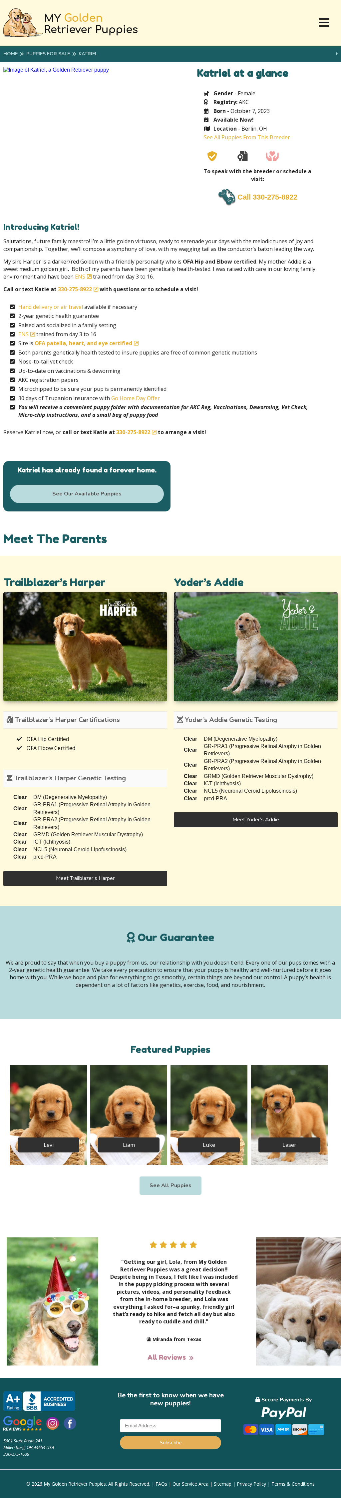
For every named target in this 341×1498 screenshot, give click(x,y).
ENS (80, 276)
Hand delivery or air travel (50, 307)
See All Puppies (170, 1185)
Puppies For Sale (48, 54)
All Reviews (166, 1357)
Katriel (88, 54)
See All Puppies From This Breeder (247, 137)
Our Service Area (190, 1484)
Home (10, 54)
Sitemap (222, 1484)
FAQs (161, 1484)
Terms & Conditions (293, 1484)
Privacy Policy (251, 1484)
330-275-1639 (16, 1454)
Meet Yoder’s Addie (255, 819)
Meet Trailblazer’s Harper (85, 878)
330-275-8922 (75, 289)
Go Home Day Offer (135, 398)
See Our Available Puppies (87, 493)
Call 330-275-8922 (267, 197)
